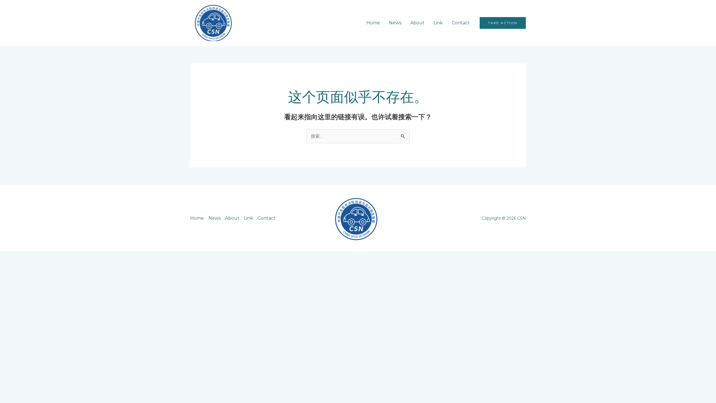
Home (373, 22)
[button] (503, 23)
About (417, 22)
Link (438, 22)
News (395, 22)
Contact (461, 22)
